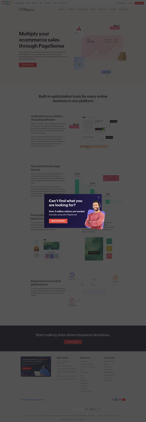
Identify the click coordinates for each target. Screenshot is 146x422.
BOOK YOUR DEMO (58, 221)
